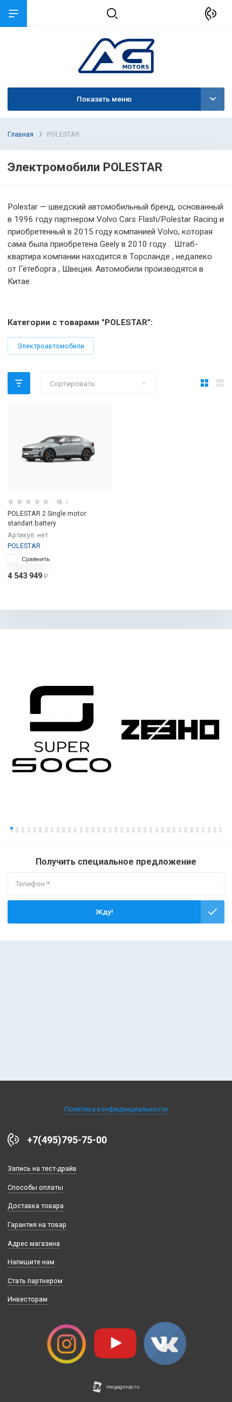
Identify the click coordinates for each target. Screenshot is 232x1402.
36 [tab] (214, 828)
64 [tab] (162, 831)
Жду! (104, 911)
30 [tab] (180, 828)
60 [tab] (139, 831)
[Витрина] (205, 383)
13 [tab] (81, 828)
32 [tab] (191, 828)
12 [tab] (75, 828)
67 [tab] (180, 831)
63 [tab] (156, 831)
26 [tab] (156, 828)
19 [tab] (115, 828)
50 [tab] (81, 831)
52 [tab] (92, 831)
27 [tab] (162, 828)
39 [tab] (17, 831)
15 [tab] (92, 828)
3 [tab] (23, 828)
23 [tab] (139, 828)
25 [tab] (150, 828)
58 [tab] (127, 831)
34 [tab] (203, 828)
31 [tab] (185, 828)
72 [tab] (209, 831)
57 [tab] (121, 831)
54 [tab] (104, 831)
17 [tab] (104, 828)
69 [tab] (191, 831)
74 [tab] (220, 831)
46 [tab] (58, 831)
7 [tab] (46, 828)
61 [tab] (145, 831)
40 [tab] (23, 831)
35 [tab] (209, 828)
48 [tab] (69, 831)
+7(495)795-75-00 (67, 1139)
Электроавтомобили (50, 346)
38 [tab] (11, 831)
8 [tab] (52, 828)
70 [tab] (197, 831)
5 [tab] (34, 828)
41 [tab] (29, 831)
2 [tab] (17, 828)
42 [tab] (34, 831)
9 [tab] (58, 828)
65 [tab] (168, 831)
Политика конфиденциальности (116, 1109)
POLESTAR (24, 546)
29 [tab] (174, 828)
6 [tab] (40, 828)
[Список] (220, 383)
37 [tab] (220, 828)
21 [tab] (127, 828)
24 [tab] (145, 828)
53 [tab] (98, 831)
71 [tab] (203, 831)
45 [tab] (52, 831)
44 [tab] (46, 831)
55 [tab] (110, 831)
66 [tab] (174, 831)
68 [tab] (185, 831)
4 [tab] (29, 828)
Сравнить (36, 559)
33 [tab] (197, 828)
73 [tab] (214, 831)
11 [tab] (69, 828)
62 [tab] (150, 831)
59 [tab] (133, 831)
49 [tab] (75, 831)
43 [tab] (40, 831)
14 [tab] (86, 828)
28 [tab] (168, 828)
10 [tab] (63, 828)
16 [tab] (98, 828)
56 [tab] (115, 831)
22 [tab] (133, 828)
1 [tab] (11, 828)
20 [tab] (121, 828)
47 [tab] (63, 831)
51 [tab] (86, 831)
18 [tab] (110, 828)
